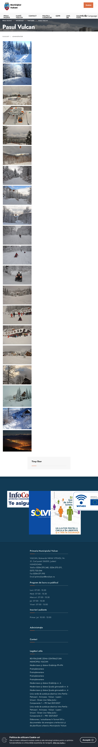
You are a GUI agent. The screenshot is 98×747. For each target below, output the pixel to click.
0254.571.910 (39, 573)
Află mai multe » (59, 743)
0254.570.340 (42, 567)
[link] (49, 52)
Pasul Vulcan (43, 21)
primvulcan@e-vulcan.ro (45, 576)
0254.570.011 (56, 567)
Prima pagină (7, 21)
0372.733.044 (36, 570)
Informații (19, 21)
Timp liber (31, 21)
